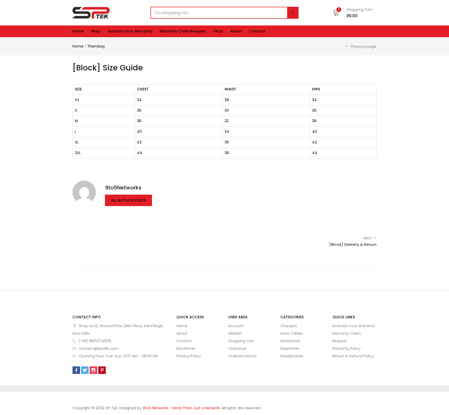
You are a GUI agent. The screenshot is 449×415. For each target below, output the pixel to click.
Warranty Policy (346, 348)
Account (236, 325)
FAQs (218, 31)
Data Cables (291, 333)
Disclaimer (185, 348)
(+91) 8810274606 (95, 341)
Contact (257, 31)
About (236, 31)
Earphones (289, 348)
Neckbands (290, 341)
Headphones (291, 356)
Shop (96, 31)
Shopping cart (241, 341)
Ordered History (242, 356)
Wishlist (235, 333)
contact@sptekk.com (98, 348)
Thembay (96, 46)
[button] (353, 12)
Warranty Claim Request (183, 31)
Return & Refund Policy (353, 356)
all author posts (128, 200)
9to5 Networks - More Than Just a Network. (182, 408)
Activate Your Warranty (130, 31)
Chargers (288, 325)
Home (78, 31)
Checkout (237, 348)
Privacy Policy (188, 356)
